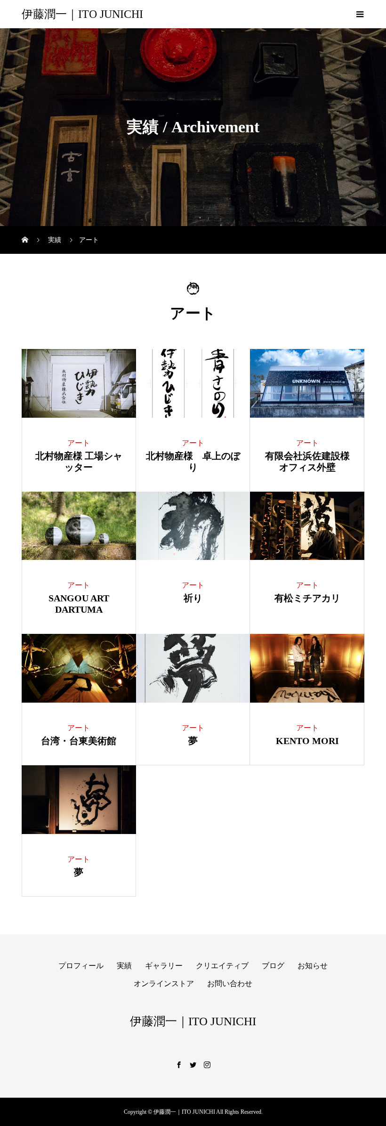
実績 (124, 966)
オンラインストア (164, 984)
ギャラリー (164, 966)
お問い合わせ (229, 984)
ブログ (273, 966)
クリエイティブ (222, 966)
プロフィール (81, 966)
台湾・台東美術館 (78, 741)
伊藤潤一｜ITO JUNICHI (82, 14)
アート (78, 443)
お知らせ (313, 966)
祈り (193, 598)
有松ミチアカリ (307, 598)
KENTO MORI (307, 741)
